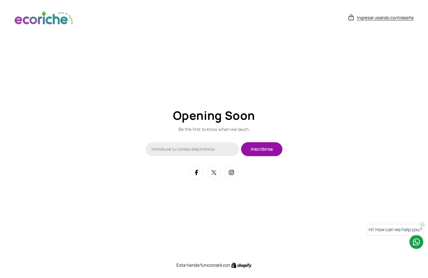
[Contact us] (416, 242)
